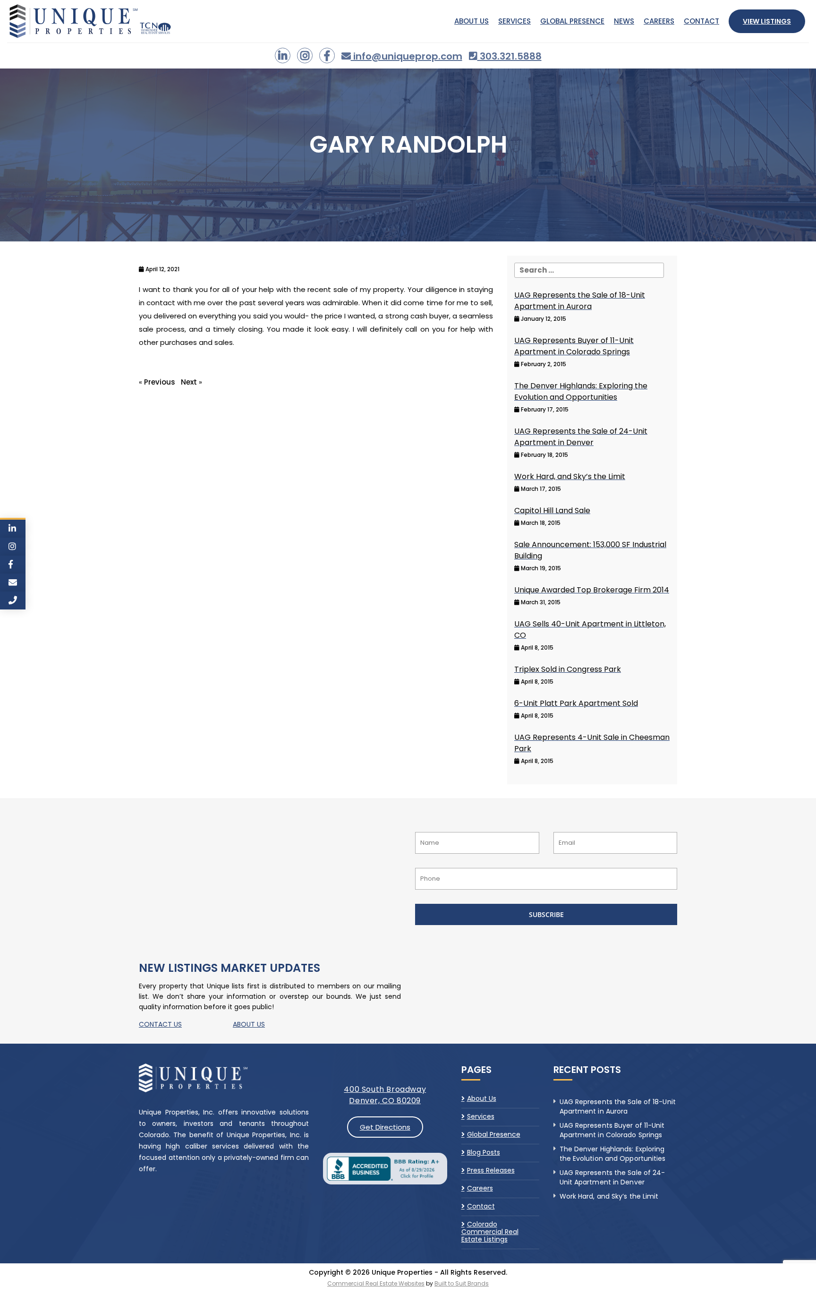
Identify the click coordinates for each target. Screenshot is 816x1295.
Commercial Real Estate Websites (376, 1283)
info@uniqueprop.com (406, 56)
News (624, 21)
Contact (701, 21)
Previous (159, 382)
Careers (659, 21)
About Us (471, 21)
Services (514, 21)
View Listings (767, 21)
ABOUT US (249, 1024)
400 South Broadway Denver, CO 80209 (385, 1095)
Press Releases (491, 1170)
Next (189, 382)
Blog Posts (483, 1152)
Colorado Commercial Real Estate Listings (489, 1231)
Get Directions (385, 1127)
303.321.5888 (509, 56)
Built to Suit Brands (461, 1283)
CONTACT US (160, 1024)
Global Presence (572, 21)
